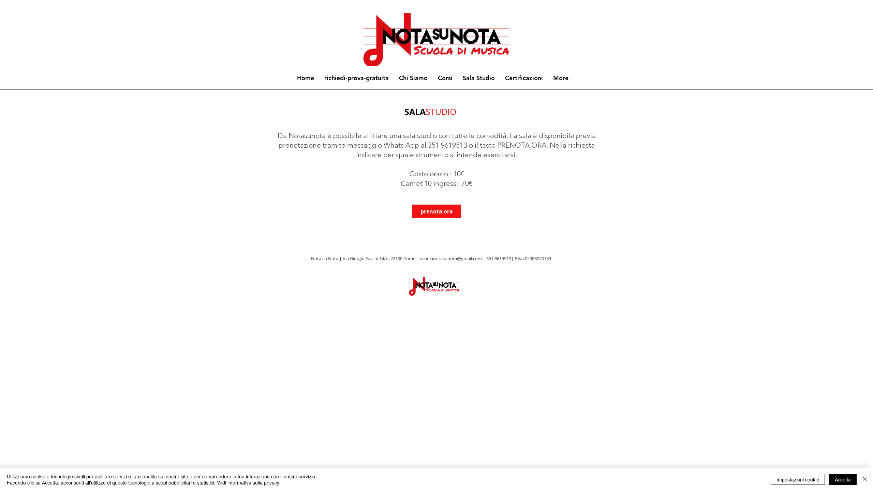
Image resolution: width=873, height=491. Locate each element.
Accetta (843, 479)
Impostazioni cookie (797, 479)
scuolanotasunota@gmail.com (451, 258)
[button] (445, 78)
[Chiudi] (865, 479)
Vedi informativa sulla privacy (248, 482)
